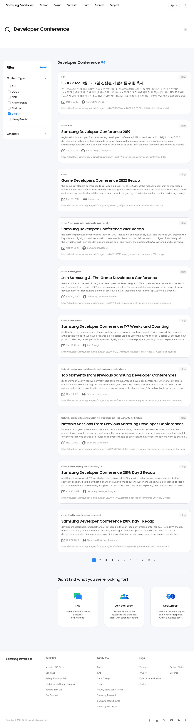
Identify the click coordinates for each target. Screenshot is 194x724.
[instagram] (157, 720)
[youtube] (171, 720)
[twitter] (164, 720)
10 (148, 560)
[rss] (179, 720)
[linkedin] (186, 720)
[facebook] (150, 720)
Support (114, 5)
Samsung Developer (19, 659)
